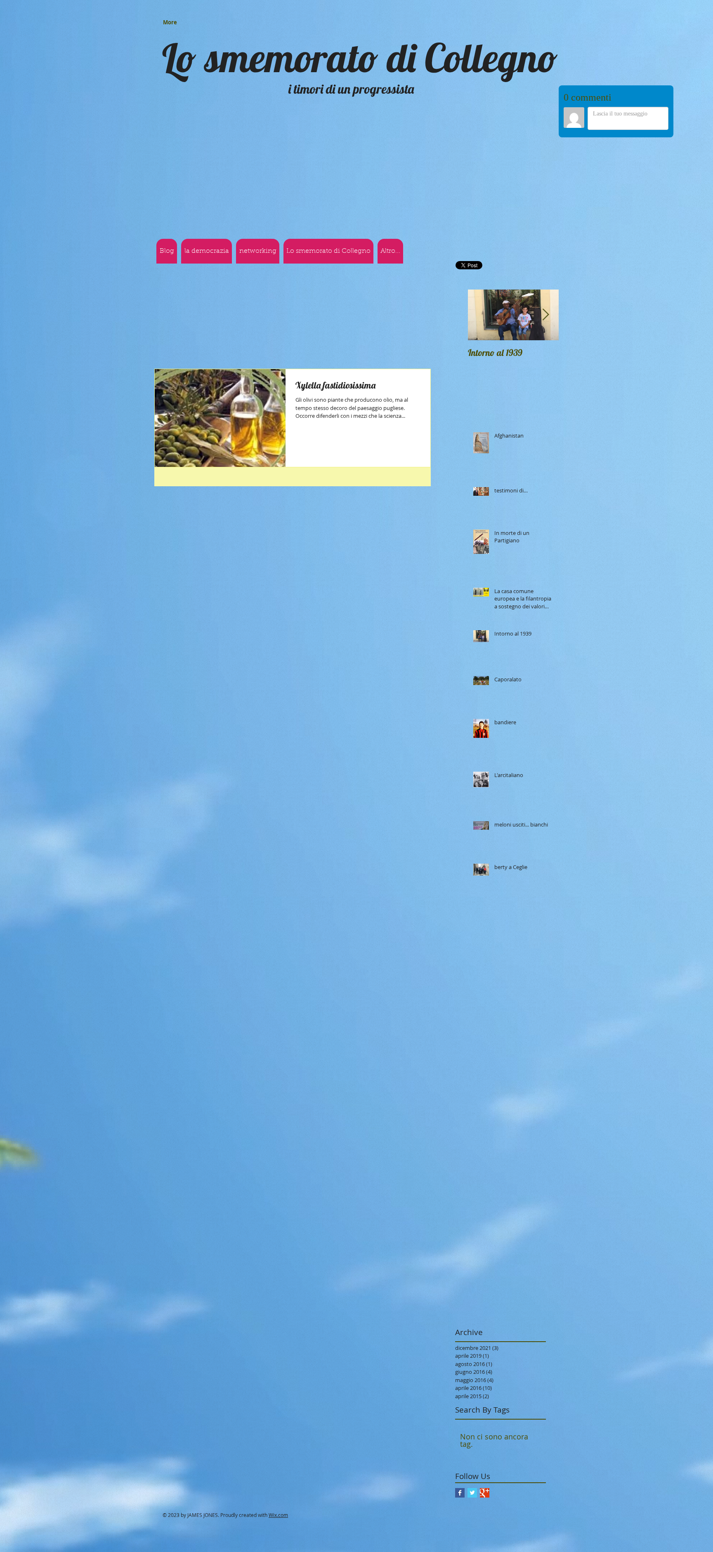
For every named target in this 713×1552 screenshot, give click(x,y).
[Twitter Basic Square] (472, 1391)
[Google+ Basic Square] (484, 1391)
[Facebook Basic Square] (460, 1391)
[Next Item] (545, 213)
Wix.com (278, 1413)
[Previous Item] (481, 213)
